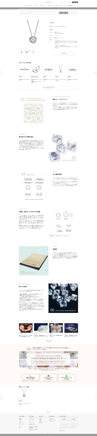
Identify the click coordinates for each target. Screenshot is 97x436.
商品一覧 (23, 8)
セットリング (21, 421)
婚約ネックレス (21, 422)
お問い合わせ (41, 422)
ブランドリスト (31, 421)
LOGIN (68, 2)
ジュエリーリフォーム (32, 422)
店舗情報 (40, 419)
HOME (20, 8)
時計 (19, 427)
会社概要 (40, 418)
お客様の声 (40, 421)
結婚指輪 (20, 419)
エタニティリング (21, 424)
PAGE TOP (48, 412)
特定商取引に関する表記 (52, 419)
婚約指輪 (20, 418)
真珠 (19, 425)
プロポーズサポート (31, 419)
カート (64, 2)
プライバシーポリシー (52, 421)
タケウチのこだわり (31, 418)
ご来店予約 (75, 2)
